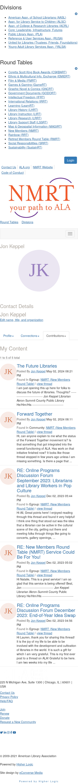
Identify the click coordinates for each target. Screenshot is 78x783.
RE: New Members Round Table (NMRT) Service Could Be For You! (45, 551)
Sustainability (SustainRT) (25, 147)
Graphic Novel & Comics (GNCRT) (31, 89)
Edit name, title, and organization (21, 320)
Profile (7, 336)
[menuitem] (10, 166)
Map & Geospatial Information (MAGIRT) (35, 126)
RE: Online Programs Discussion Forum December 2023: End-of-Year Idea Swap (46, 610)
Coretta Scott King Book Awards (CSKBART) (37, 72)
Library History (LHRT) (23, 110)
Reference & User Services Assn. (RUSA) (35, 38)
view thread (44, 384)
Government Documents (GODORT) (32, 93)
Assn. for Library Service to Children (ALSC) (37, 21)
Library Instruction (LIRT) (24, 114)
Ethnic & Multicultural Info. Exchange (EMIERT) (39, 76)
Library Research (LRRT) (25, 118)
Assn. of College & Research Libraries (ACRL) (38, 26)
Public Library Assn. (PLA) (25, 34)
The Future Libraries (37, 365)
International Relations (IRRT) (28, 101)
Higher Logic (24, 764)
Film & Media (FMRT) (22, 80)
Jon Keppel (38, 371)
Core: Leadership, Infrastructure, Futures (35, 30)
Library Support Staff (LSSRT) (28, 122)
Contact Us (8, 167)
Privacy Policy (9, 697)
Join (2, 709)
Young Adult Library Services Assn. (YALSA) (37, 46)
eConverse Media (31, 772)
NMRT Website (43, 167)
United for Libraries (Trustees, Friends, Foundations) (43, 42)
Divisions (27, 222)
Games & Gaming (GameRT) (27, 84)
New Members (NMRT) (23, 130)
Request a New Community (18, 722)
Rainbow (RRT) (18, 135)
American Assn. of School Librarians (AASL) (37, 17)
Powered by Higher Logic (39, 781)
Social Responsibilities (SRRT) (28, 143)
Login (70, 160)
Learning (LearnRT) (21, 105)
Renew (4, 713)
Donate (5, 718)
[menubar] (39, 169)
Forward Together (34, 413)
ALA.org (24, 167)
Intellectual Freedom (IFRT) (26, 97)
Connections (29, 336)
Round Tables (9, 222)
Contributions (55, 336)
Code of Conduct (12, 172)
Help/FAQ (6, 701)
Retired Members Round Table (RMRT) (34, 139)
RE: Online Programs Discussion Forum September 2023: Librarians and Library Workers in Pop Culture (44, 480)
